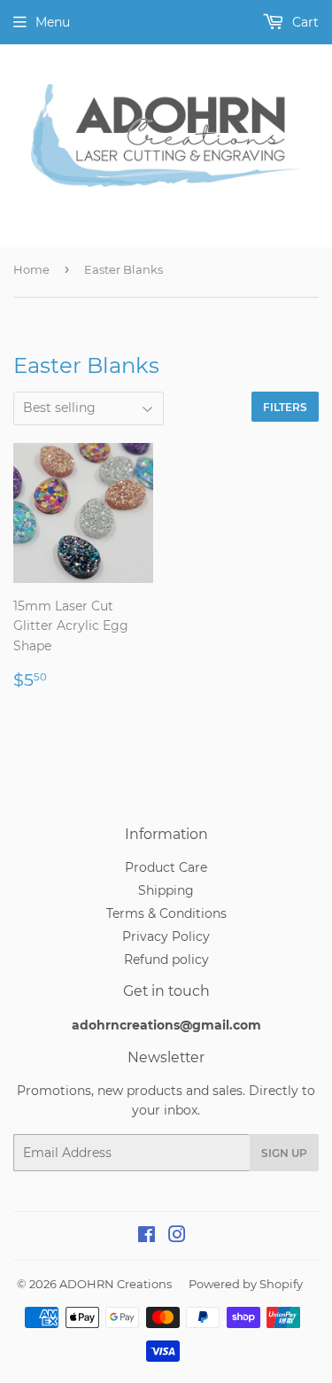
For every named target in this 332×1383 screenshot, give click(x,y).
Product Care (166, 867)
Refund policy (166, 959)
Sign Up (284, 1153)
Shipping (166, 890)
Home (31, 269)
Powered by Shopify (246, 1284)
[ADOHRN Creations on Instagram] (177, 1237)
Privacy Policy (166, 936)
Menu (52, 22)
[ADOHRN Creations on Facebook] (146, 1237)
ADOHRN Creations (115, 1284)
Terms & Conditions (166, 913)
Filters (285, 407)
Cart (304, 22)
